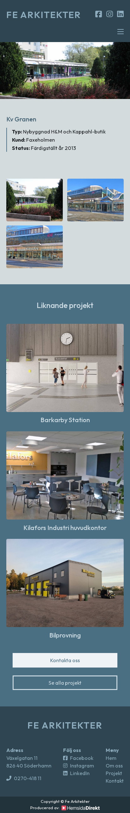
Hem (111, 758)
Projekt (114, 773)
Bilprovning (65, 635)
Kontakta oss (65, 660)
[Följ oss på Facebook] (98, 14)
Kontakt (115, 781)
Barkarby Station (65, 420)
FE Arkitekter (43, 15)
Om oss (114, 765)
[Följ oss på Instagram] (109, 14)
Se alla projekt (65, 683)
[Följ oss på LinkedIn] (120, 14)
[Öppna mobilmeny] (120, 31)
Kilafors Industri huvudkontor (65, 528)
